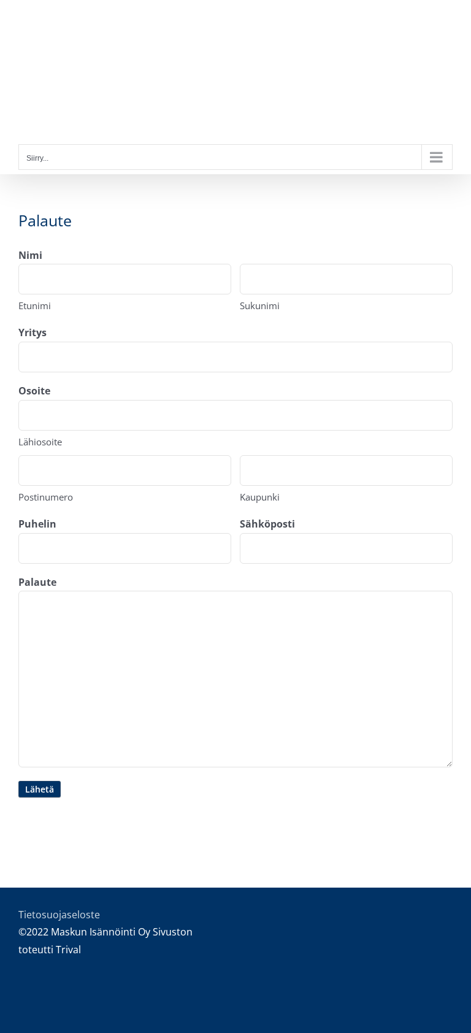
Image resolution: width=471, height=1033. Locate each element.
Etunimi (34, 305)
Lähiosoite (40, 442)
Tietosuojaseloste (59, 914)
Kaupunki (260, 497)
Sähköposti (267, 524)
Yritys (32, 332)
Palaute (37, 582)
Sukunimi (260, 305)
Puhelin (37, 524)
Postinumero (45, 497)
